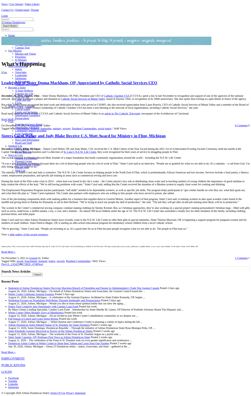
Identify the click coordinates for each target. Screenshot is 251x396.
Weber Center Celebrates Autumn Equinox (31, 294)
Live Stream (16, 4)
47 (33, 264)
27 (23, 264)
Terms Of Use (57, 393)
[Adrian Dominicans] (13, 22)
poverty (67, 128)
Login (4, 15)
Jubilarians (20, 78)
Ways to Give (15, 155)
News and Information (27, 139)
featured (34, 128)
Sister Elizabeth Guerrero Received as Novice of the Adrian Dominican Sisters (50, 331)
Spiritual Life (15, 146)
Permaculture (22, 118)
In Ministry (21, 60)
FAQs (18, 103)
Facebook (13, 378)
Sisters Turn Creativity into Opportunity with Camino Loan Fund (43, 306)
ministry (57, 128)
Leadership (21, 75)
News (4, 4)
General (34, 125)
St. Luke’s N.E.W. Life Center (80, 151)
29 (28, 264)
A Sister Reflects (24, 90)
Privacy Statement (76, 393)
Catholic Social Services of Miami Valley (83, 98)
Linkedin (13, 384)
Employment (22, 10)
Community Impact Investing (30, 130)
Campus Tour (22, 47)
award (20, 261)
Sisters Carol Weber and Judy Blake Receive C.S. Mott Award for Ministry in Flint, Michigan (83, 136)
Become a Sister (17, 87)
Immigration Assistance (27, 115)
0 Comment (241, 125)
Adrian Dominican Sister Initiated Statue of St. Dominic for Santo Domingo (49, 324)
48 (36, 264)
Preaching (20, 56)
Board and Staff (23, 142)
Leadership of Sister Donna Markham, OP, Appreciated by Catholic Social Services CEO (79, 83)
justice (51, 261)
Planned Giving (23, 161)
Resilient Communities (84, 128)
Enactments (23, 128)
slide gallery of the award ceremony (29, 234)
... (10, 264)
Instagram (13, 387)
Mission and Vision (25, 53)
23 (12, 264)
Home (11, 35)
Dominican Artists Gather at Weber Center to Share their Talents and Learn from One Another (58, 343)
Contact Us (7, 10)
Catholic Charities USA (117, 95)
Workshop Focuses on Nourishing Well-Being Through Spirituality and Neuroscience (54, 300)
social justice (104, 128)
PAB (10, 121)
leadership (45, 128)
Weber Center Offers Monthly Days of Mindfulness (36, 312)
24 (15, 264)
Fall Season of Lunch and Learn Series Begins (33, 318)
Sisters (18, 69)
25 (18, 264)
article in (122, 113)
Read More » (8, 119)
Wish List (20, 170)
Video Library (32, 4)
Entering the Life (24, 93)
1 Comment (241, 258)
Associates (20, 72)
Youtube (12, 381)
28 (26, 264)
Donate (35, 10)
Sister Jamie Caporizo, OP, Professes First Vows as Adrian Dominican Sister (49, 337)
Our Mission (15, 50)
